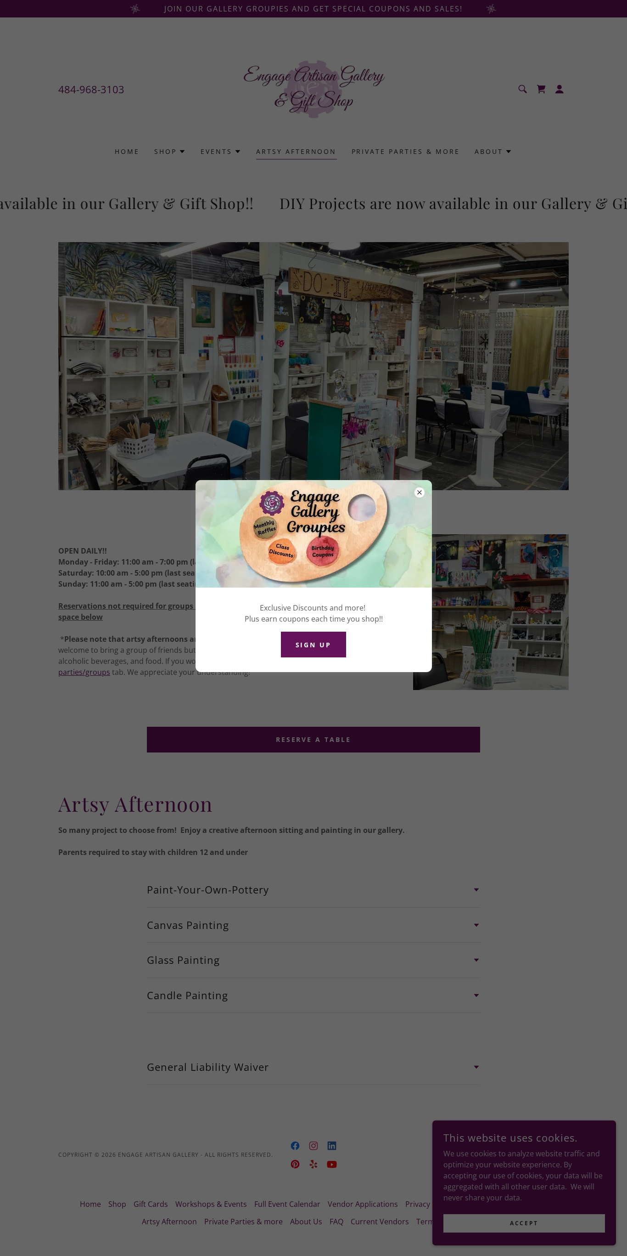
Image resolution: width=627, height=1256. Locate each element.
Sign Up (314, 644)
